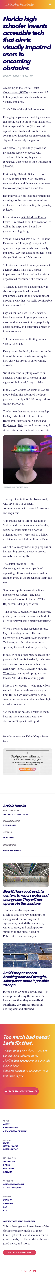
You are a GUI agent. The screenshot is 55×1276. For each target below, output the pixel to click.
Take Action (9, 1161)
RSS (5, 1211)
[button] (49, 4)
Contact (7, 1200)
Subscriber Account (13, 1184)
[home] (22, 4)
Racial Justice (10, 1149)
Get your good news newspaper (21, 1091)
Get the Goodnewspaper (19, 1253)
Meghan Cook (10, 825)
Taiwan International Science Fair (29, 430)
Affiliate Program (12, 1188)
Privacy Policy (10, 1128)
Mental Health (10, 1146)
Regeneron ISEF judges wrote (20, 604)
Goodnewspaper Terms (14, 1131)
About (6, 1124)
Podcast (7, 1172)
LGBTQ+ (6, 1143)
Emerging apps (12, 117)
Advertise (8, 1204)
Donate (6, 1165)
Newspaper (8, 1169)
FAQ (5, 1207)
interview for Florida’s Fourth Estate (28, 539)
